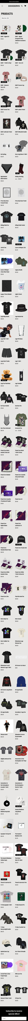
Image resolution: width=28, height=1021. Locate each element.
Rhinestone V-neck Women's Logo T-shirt (6, 666)
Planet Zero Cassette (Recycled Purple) (20, 476)
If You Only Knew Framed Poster (5, 202)
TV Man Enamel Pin (19, 905)
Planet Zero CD (18, 499)
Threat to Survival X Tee (21, 882)
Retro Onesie (18, 619)
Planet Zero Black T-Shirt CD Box (19, 451)
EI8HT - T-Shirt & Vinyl (6, 63)
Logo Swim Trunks (5, 361)
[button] (2, 6)
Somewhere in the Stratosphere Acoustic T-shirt (5, 785)
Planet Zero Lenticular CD (18, 524)
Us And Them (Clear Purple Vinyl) (5, 975)
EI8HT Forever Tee (5, 109)
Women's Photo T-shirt (6, 998)
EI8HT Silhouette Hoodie (21, 132)
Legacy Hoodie (18, 270)
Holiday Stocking (19, 176)
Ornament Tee (18, 428)
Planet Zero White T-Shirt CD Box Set (19, 573)
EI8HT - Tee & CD (19, 63)
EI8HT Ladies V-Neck (20, 109)
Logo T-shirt (18, 361)
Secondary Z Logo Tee (20, 712)
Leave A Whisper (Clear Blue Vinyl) (5, 271)
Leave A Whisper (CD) (20, 247)
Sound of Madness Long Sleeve (19, 810)
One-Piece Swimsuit (5, 428)
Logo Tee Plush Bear (5, 383)
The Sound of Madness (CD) (18, 835)
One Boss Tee (18, 406)
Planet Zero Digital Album (4, 524)
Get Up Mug (3, 154)
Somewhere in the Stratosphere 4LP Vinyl (20, 760)
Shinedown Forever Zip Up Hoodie (20, 735)
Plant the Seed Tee (19, 596)
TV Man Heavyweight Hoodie (6, 928)
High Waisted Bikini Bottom (4, 177)
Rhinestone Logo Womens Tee (19, 642)
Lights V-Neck (18, 294)
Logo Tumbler (18, 383)
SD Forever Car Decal (20, 665)
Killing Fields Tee (5, 225)
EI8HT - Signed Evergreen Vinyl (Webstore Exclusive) (20, 38)
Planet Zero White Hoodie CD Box (5, 573)
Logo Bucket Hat (19, 316)
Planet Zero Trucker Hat (21, 548)
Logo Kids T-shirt (5, 339)
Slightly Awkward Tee (6, 759)
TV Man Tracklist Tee (20, 927)
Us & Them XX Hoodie (20, 951)
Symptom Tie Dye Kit (6, 834)
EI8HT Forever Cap (19, 85)
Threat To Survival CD (6, 882)
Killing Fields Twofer (20, 225)
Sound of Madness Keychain (5, 810)
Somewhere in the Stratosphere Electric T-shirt (19, 785)
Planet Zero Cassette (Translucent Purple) (6, 500)
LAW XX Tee (3, 247)
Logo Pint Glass (18, 339)
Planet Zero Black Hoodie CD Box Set (5, 451)
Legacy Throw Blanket (6, 294)
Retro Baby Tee (4, 619)
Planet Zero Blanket (5, 475)
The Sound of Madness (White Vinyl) (6, 859)
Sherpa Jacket (4, 734)
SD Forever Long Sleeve (6, 690)
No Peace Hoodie (5, 406)
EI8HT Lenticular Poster (6, 132)
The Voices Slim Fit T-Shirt (18, 859)
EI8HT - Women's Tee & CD (5, 86)
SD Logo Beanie (19, 690)
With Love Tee (18, 974)
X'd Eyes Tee (18, 998)
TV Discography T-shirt (6, 905)
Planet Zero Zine (5, 596)
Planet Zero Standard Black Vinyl (6, 549)
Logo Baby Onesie (5, 316)
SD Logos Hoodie (5, 712)
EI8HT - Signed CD (5, 36)
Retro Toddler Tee (5, 641)
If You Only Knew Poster (21, 201)
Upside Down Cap (5, 951)
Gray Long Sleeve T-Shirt (21, 154)
